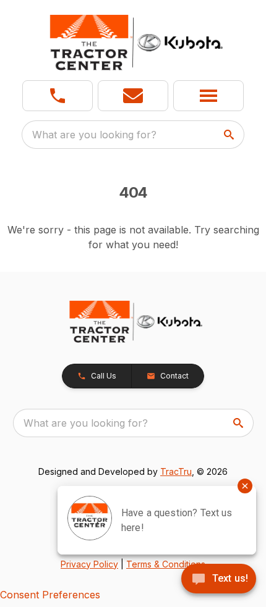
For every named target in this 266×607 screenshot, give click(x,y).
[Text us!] (218, 579)
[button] (57, 95)
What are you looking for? (94, 134)
